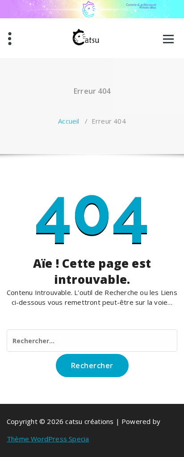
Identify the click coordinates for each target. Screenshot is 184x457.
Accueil (68, 120)
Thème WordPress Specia (48, 438)
